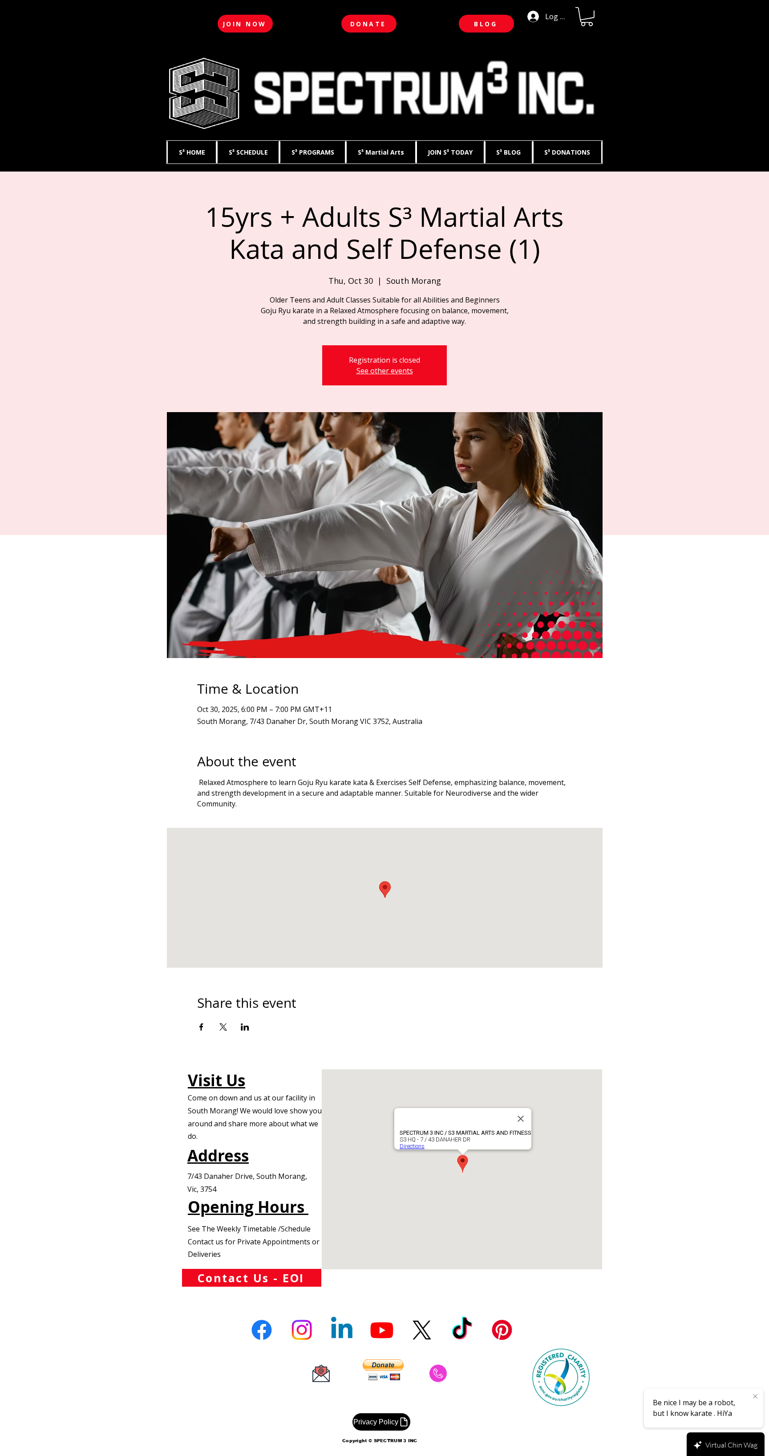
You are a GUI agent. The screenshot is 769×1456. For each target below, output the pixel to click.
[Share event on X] (223, 1027)
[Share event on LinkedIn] (245, 1027)
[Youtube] (381, 1330)
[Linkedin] (341, 1330)
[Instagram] (301, 1330)
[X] (422, 1330)
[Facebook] (261, 1330)
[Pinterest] (502, 1330)
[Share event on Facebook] (201, 1027)
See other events (384, 371)
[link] (586, 16)
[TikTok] (462, 1330)
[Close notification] (755, 1397)
